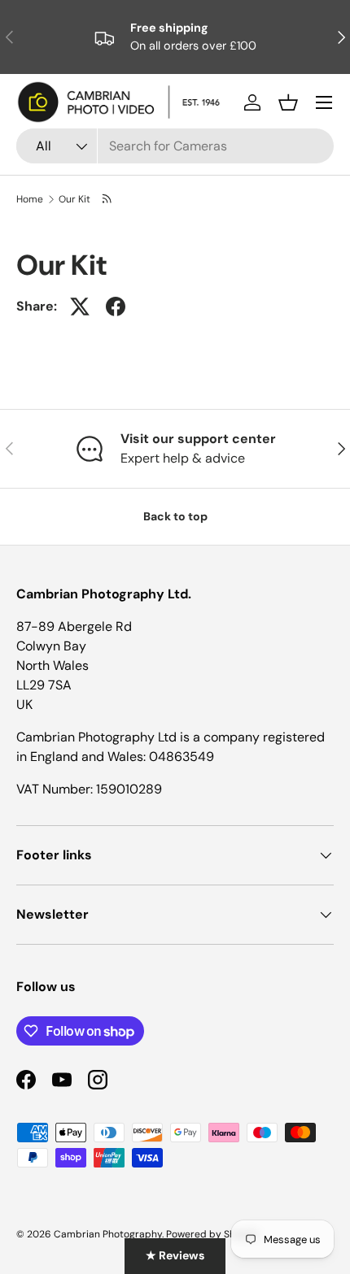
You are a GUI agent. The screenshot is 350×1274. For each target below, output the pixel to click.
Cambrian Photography (108, 1234)
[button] (288, 102)
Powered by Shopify (212, 1234)
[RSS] (108, 199)
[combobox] (175, 145)
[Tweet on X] (80, 306)
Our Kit (74, 199)
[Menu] (324, 102)
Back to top (175, 516)
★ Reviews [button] (175, 1255)
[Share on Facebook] (115, 306)
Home (29, 199)
